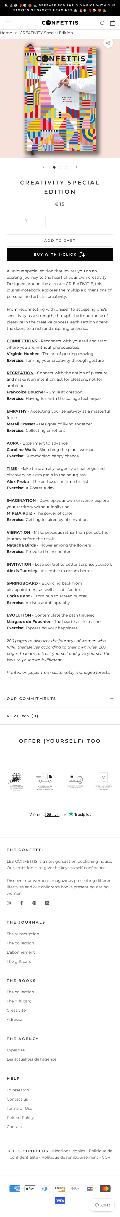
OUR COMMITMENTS (31, 698)
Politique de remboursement (70, 1157)
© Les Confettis (28, 1151)
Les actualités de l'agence (31, 1059)
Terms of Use (19, 1108)
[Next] (76, 167)
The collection (20, 943)
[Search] (102, 23)
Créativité (16, 1010)
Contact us (17, 1099)
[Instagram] (9, 903)
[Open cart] (112, 23)
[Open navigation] (8, 23)
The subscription (23, 933)
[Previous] (44, 167)
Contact (14, 1126)
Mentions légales (68, 1150)
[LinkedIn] (47, 903)
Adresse (14, 1019)
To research (18, 1090)
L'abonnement (21, 952)
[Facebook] (21, 903)
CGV (106, 1157)
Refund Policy (20, 1117)
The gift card (19, 961)
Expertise (16, 1050)
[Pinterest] (34, 903)
